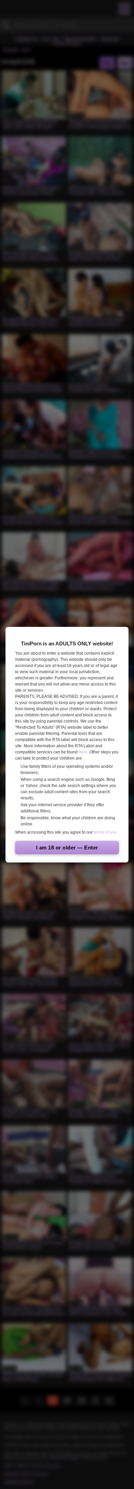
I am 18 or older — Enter (67, 847)
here (83, 752)
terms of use (105, 832)
